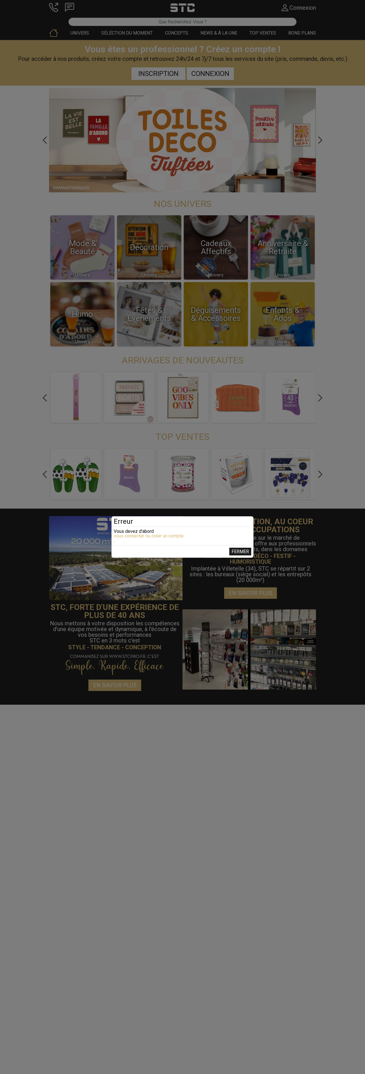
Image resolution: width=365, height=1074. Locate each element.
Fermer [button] (240, 551)
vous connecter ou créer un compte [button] (149, 536)
